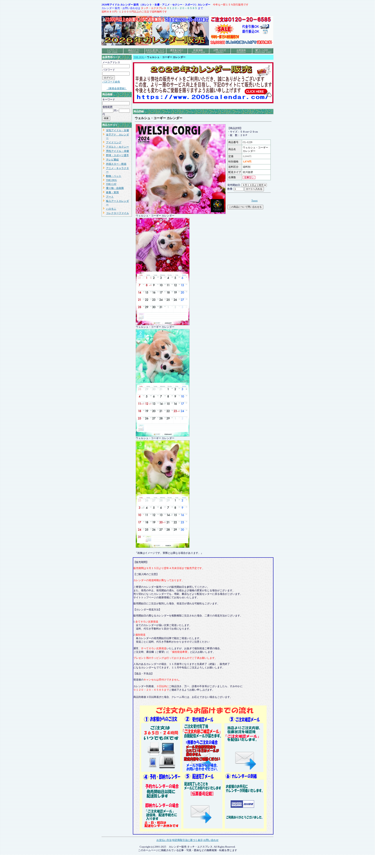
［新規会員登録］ (117, 88)
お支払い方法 (164, 840)
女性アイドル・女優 (117, 130)
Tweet (254, 200)
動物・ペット (113, 176)
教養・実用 (112, 192)
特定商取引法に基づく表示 (187, 840)
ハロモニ (111, 208)
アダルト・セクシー (117, 146)
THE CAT (111, 184)
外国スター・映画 (116, 163)
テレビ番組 (112, 159)
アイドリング (113, 142)
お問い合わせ (211, 840)
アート (110, 196)
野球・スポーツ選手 (117, 155)
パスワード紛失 (111, 81)
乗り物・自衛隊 (115, 188)
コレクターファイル (117, 213)
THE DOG (111, 180)
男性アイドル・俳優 (117, 151)
